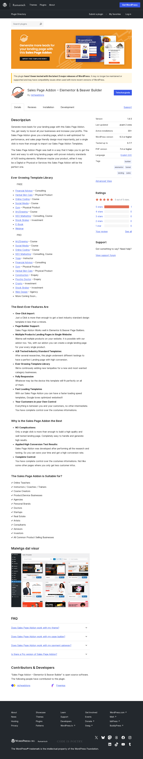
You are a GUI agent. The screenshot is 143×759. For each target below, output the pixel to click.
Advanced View (104, 181)
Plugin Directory (18, 14)
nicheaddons (37, 95)
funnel (128, 167)
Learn (63, 712)
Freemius (60, 685)
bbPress (115, 721)
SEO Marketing (23, 216)
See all (128, 231)
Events (88, 717)
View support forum (106, 255)
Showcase (41, 712)
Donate (89, 721)
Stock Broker (22, 220)
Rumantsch (42, 741)
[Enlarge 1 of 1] (85, 557)
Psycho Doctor (23, 279)
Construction (21, 275)
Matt (113, 717)
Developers (66, 721)
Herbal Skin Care (24, 194)
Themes (39, 717)
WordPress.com (118, 712)
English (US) (126, 155)
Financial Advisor (24, 190)
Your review (102, 231)
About (14, 712)
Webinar (19, 228)
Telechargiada (123, 92)
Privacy (14, 725)
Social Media (22, 203)
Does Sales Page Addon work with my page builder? (38, 636)
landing (121, 173)
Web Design (21, 291)
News (13, 717)
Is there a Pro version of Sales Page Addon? (34, 654)
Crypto (18, 283)
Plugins (39, 721)
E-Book (19, 224)
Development (67, 107)
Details (17, 107)
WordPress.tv (68, 725)
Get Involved (91, 712)
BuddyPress (116, 725)
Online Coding (22, 199)
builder (128, 161)
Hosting (14, 721)
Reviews (32, 107)
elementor (119, 167)
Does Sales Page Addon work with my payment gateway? (41, 645)
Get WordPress (130, 5)
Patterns (40, 725)
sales (128, 173)
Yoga (18, 258)
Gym (17, 207)
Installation (48, 107)
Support (128, 107)
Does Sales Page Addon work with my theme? (35, 627)
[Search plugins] (41, 24)
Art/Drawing (21, 211)
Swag (89, 725)
